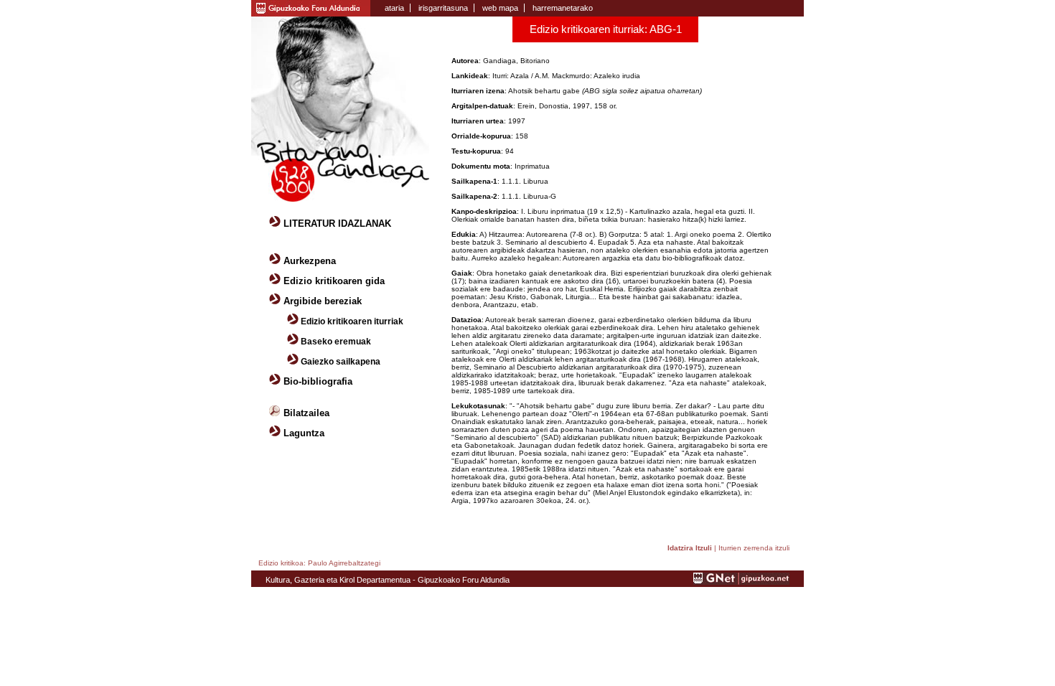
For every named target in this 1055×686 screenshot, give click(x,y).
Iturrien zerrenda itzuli (753, 548)
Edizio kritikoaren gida (334, 281)
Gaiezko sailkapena (340, 362)
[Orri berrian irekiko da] (310, 7)
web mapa (500, 8)
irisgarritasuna (443, 8)
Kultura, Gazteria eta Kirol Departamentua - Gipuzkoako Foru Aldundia (388, 579)
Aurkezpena (309, 260)
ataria (394, 8)
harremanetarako (563, 8)
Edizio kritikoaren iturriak (352, 321)
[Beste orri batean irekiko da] (741, 582)
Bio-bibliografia (317, 381)
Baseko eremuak (336, 342)
